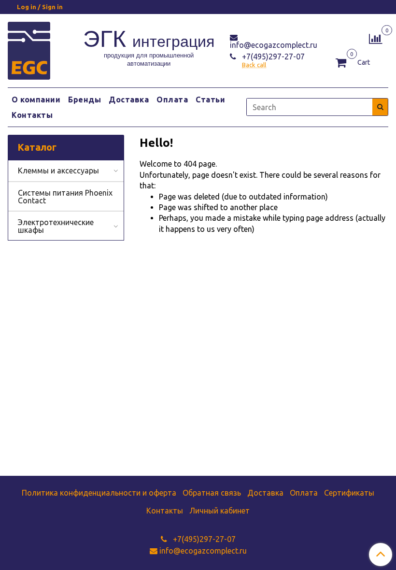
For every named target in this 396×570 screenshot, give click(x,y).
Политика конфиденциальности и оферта (99, 492)
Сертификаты (349, 492)
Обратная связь (212, 492)
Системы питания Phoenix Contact (65, 196)
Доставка (129, 99)
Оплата (172, 99)
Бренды (84, 99)
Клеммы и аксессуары (58, 170)
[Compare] (375, 37)
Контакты (32, 115)
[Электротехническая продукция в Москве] (29, 49)
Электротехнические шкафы (56, 226)
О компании (36, 99)
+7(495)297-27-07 (272, 56)
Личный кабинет (219, 510)
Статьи (210, 99)
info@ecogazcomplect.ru (273, 45)
